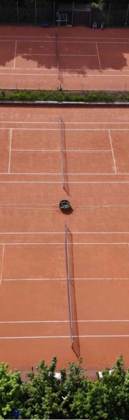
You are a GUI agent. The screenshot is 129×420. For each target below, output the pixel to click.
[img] (64, 210)
